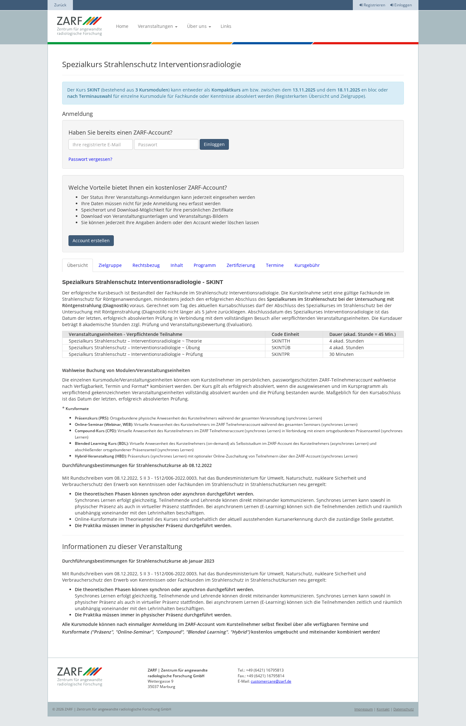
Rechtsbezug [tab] (146, 265)
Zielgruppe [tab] (110, 265)
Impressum (363, 709)
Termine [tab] (275, 265)
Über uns (197, 26)
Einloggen (402, 5)
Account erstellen (91, 240)
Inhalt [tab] (177, 265)
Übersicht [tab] (77, 265)
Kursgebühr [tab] (307, 265)
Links (226, 26)
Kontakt (383, 709)
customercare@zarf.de (271, 681)
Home (122, 26)
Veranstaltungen (156, 26)
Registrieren (374, 5)
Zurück (60, 5)
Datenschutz (403, 709)
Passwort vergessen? (90, 159)
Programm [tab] (205, 265)
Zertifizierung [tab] (241, 265)
